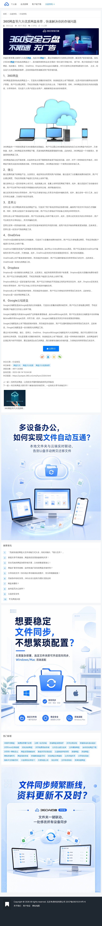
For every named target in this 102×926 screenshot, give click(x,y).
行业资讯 (23, 14)
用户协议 (26, 906)
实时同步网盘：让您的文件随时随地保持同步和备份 (32, 382)
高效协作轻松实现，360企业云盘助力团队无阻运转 (29, 578)
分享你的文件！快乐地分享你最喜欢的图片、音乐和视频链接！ (34, 573)
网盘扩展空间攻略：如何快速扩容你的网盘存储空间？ (30, 568)
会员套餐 (24, 4)
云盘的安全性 (13, 594)
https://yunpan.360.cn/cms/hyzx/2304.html (31, 376)
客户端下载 (36, 4)
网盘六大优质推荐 (43, 365)
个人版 (14, 4)
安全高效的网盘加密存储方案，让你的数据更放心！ (29, 562)
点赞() (52, 348)
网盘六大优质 (28, 365)
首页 (5, 14)
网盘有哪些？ (13, 583)
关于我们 (17, 906)
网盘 (29, 58)
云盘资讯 (49, 4)
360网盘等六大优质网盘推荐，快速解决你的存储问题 (14, 408)
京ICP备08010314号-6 (76, 902)
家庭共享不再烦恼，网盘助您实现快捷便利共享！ (28, 557)
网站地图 (36, 906)
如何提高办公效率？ (16, 588)
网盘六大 (17, 365)
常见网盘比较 (14, 599)
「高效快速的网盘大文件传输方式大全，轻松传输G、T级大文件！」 (36, 552)
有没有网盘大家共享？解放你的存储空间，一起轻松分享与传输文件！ (40, 385)
